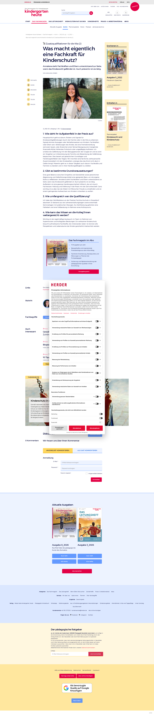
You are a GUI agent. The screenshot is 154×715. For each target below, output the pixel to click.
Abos (126, 21)
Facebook (75, 615)
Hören (82, 27)
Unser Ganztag (139, 603)
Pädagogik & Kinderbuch (42, 2)
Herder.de (27, 2)
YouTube (90, 615)
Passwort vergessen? (66, 473)
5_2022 (70, 34)
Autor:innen (105, 6)
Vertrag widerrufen (67, 676)
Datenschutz (77, 670)
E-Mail (55, 461)
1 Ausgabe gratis (83, 271)
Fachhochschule (48, 289)
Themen (112, 6)
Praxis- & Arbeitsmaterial (111, 21)
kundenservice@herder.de (79, 610)
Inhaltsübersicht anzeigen (113, 86)
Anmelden (96, 479)
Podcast (88, 27)
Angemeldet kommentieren (57, 450)
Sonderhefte (93, 21)
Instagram (84, 615)
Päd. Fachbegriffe (122, 6)
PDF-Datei (34, 80)
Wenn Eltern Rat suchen (75, 21)
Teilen (33, 94)
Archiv (65, 27)
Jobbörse (135, 6)
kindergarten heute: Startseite (33, 34)
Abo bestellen (77, 571)
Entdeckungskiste (105, 603)
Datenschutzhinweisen (88, 647)
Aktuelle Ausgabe (56, 27)
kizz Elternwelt (77, 606)
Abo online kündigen (95, 610)
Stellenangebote (64, 603)
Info (128, 2)
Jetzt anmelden (95, 654)
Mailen (33, 104)
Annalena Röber (51, 73)
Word (32, 85)
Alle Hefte (64, 561)
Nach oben (77, 700)
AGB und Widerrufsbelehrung (63, 670)
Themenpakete (74, 27)
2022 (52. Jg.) (63, 34)
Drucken (33, 90)
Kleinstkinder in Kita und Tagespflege (122, 603)
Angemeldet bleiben (95, 473)
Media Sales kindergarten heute (24, 603)
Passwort (54, 467)
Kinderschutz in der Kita (44, 400)
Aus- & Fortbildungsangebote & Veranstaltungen (84, 603)
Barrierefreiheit (87, 670)
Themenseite (33, 377)
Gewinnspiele (80, 599)
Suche (63, 10)
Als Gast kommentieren (87, 450)
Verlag (122, 2)
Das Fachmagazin (39, 21)
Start (27, 21)
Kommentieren (95, 434)
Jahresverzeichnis (98, 27)
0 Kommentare (66, 128)
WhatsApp (54, 603)
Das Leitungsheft (56, 21)
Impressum (96, 670)
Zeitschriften (113, 2)
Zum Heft (64, 556)
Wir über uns (95, 6)
